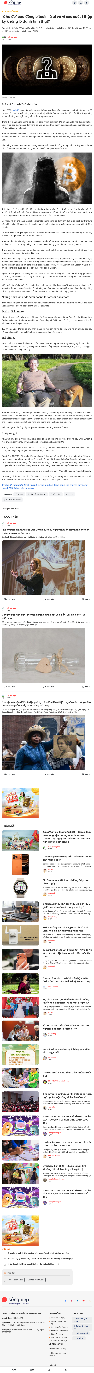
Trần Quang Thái (54, 847)
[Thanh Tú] (45, 894)
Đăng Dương (52, 917)
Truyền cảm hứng (15, 1280)
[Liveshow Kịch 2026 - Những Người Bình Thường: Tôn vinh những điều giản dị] (20, 1173)
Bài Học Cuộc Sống (59, 1330)
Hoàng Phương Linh (55, 1133)
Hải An (50, 870)
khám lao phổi (81, 1333)
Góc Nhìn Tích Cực (59, 1341)
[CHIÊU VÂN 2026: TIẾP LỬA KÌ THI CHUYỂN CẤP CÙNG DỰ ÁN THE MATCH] (20, 1150)
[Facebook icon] (65, 1300)
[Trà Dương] (45, 1035)
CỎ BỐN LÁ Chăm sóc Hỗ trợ (58, 1081)
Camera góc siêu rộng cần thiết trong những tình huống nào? (67, 858)
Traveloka (79, 1338)
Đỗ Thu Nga (12, 37)
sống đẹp (57, 494)
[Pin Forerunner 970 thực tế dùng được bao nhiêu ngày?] (20, 888)
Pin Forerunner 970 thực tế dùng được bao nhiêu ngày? (66, 882)
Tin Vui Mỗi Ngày (58, 1318)
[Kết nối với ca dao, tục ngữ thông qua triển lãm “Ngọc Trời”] (20, 1054)
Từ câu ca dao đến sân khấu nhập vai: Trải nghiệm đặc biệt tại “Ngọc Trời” (66, 1027)
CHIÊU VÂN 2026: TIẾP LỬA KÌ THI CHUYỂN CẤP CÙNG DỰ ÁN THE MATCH (67, 1144)
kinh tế (16, 110)
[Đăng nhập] (86, 2)
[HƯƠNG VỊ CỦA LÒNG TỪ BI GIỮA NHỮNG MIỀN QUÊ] (20, 1078)
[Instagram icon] (71, 1300)
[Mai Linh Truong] (45, 1156)
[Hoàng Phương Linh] (45, 1134)
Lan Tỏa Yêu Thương (59, 1327)
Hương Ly (51, 1107)
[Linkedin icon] (77, 1300)
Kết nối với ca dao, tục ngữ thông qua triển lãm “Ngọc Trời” (66, 1051)
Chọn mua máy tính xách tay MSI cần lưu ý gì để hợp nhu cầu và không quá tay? (66, 905)
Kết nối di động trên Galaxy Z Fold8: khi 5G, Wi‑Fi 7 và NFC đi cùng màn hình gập (40, 1258)
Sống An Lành (57, 1334)
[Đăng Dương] (45, 918)
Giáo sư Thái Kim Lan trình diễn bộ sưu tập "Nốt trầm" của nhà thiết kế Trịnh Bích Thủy (66, 980)
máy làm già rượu (80, 1319)
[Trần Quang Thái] (45, 848)
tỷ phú (70, 494)
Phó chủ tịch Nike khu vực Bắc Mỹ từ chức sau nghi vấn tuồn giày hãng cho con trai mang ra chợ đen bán (45, 531)
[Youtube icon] (83, 1300)
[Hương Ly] (45, 1108)
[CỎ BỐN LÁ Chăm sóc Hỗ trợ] (45, 1082)
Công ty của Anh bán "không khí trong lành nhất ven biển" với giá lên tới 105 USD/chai (44, 616)
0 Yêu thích (10, 599)
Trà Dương (52, 1034)
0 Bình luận (49, 599)
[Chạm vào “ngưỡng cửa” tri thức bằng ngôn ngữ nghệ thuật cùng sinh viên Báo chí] (20, 1101)
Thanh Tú (51, 893)
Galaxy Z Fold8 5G (81, 1327)
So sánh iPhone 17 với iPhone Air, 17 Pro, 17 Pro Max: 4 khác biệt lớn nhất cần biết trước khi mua (67, 953)
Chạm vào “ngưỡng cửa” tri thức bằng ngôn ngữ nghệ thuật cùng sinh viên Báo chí (67, 1095)
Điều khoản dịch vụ (57, 1348)
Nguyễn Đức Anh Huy (56, 1179)
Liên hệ (52, 1365)
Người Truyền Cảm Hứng (58, 1322)
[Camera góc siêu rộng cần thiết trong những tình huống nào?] (20, 864)
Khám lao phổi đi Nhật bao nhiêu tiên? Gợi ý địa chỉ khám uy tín (34, 1264)
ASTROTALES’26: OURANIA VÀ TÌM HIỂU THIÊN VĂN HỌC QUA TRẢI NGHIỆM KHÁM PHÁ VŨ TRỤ (67, 1120)
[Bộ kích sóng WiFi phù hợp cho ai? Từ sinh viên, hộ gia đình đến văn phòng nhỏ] (20, 935)
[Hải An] (45, 871)
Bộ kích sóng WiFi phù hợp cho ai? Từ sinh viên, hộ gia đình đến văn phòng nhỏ (65, 929)
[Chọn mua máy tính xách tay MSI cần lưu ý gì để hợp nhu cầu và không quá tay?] (20, 911)
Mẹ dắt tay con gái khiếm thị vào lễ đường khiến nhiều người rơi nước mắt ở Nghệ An (66, 1001)
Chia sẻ (87, 599)
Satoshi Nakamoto (13, 499)
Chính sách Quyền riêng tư (57, 1354)
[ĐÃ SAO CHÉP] (49, 1370)
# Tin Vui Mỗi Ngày (10, 11)
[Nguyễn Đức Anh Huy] (45, 1180)
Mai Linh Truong (54, 1155)
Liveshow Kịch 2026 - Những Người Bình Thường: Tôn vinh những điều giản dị (65, 1167)
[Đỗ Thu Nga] (4, 524)
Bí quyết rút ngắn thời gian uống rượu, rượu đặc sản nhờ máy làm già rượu (38, 1253)
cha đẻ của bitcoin (38, 494)
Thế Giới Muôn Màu (59, 1337)
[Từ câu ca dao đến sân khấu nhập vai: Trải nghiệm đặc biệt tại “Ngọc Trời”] (20, 1031)
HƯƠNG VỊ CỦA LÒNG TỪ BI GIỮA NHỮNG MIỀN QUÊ (67, 1074)
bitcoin (20, 494)
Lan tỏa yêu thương (35, 1280)
